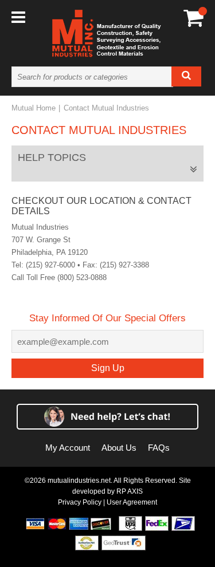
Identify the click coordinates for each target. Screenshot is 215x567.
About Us (118, 447)
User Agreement (132, 502)
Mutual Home (33, 108)
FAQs (159, 447)
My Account (67, 447)
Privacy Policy (79, 502)
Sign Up (107, 368)
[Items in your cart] (193, 17)
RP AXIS (129, 491)
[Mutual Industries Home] (107, 57)
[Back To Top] (186, 281)
